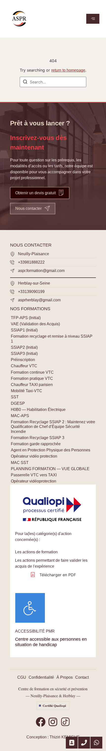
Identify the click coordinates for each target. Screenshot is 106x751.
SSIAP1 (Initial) (24, 330)
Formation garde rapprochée (36, 444)
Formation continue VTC (32, 372)
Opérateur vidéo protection (34, 456)
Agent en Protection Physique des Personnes (50, 450)
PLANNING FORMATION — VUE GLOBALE (50, 469)
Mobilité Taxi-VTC (26, 391)
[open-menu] (93, 19)
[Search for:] (53, 82)
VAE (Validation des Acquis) (35, 324)
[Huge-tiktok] (65, 722)
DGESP (18, 403)
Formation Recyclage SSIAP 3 (37, 438)
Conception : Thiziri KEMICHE (53, 737)
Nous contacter (28, 208)
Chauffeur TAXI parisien (32, 385)
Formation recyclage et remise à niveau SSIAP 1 (51, 338)
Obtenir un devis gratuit (35, 193)
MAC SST (20, 463)
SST (15, 397)
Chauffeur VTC (24, 366)
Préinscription (23, 360)
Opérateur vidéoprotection (33, 481)
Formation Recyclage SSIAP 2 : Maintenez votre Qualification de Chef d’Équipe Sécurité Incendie (53, 426)
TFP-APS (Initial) (26, 318)
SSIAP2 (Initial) (24, 347)
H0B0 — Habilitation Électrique (38, 409)
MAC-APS (20, 416)
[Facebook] (41, 722)
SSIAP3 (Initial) (24, 353)
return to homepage (68, 70)
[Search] (25, 82)
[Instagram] (53, 722)
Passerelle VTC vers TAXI (34, 475)
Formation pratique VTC (32, 378)
